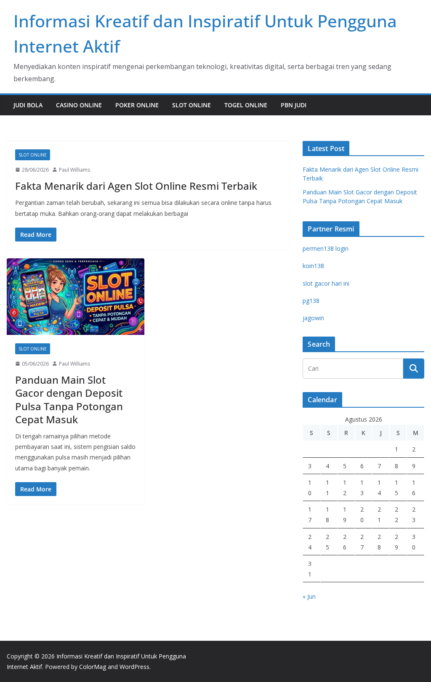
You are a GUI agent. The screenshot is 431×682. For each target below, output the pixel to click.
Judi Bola (28, 105)
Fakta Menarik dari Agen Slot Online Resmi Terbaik (136, 186)
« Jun (309, 596)
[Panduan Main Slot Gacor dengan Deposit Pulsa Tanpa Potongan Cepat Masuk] (75, 296)
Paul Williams (74, 169)
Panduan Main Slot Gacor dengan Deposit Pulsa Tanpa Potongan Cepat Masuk (69, 399)
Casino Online (79, 105)
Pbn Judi (293, 105)
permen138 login (326, 248)
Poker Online (137, 105)
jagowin (313, 318)
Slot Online (191, 105)
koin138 (313, 266)
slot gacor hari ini (326, 283)
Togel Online (245, 105)
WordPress (134, 667)
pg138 (311, 301)
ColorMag (92, 667)
